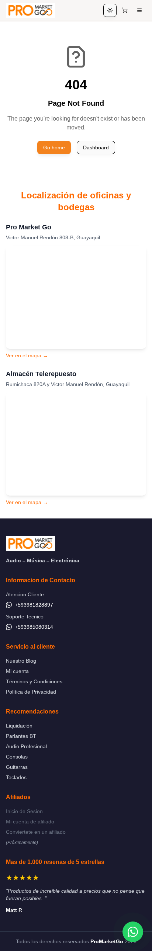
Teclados (16, 777)
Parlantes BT (21, 736)
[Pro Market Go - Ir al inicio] (30, 10)
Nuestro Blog (21, 661)
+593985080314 (34, 627)
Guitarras (17, 767)
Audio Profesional (26, 746)
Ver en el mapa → (27, 355)
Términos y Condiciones (34, 681)
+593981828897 (34, 605)
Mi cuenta (17, 671)
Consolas (17, 757)
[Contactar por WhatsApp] (132, 932)
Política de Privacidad (31, 692)
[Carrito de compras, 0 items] (124, 10)
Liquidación (19, 726)
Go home (54, 147)
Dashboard (96, 147)
